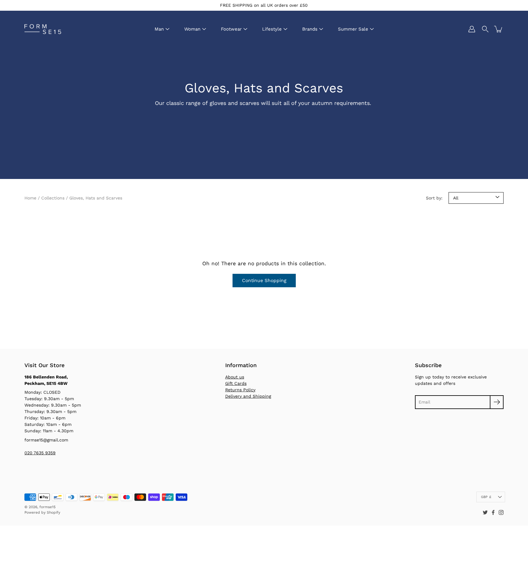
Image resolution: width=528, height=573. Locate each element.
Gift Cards (236, 383)
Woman (192, 29)
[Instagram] (501, 512)
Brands (309, 29)
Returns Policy (240, 389)
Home (30, 197)
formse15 (47, 507)
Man (159, 29)
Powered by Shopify (42, 512)
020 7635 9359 (40, 452)
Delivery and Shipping (248, 396)
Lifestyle (272, 29)
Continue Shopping (264, 280)
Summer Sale (353, 29)
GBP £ (486, 497)
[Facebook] (493, 512)
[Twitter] (485, 512)
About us (234, 376)
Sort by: (434, 197)
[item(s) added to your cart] (499, 29)
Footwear (231, 29)
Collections (52, 197)
